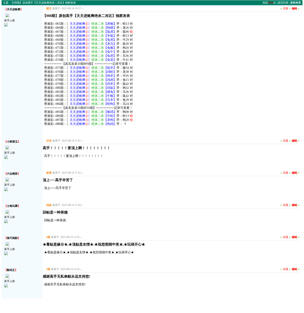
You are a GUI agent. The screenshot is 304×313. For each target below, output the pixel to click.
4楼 (48, 237)
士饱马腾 (12, 205)
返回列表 (283, 2)
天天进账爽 (13, 9)
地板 (49, 205)
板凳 (49, 172)
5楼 (48, 269)
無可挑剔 (12, 238)
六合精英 (12, 173)
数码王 (11, 270)
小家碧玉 (12, 141)
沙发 (49, 140)
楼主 (49, 8)
